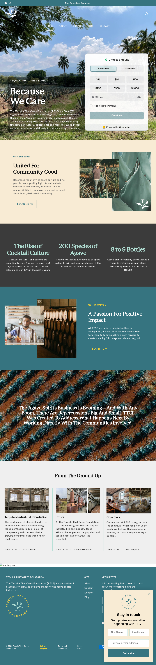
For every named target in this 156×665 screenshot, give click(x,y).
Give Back (113, 517)
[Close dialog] (149, 593)
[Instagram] (10, 3)
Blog (90, 26)
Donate (77, 26)
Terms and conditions (62, 647)
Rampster (44, 649)
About (63, 26)
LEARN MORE (25, 204)
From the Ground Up (78, 476)
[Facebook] (6, 3)
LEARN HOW (99, 348)
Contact (104, 26)
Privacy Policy (80, 647)
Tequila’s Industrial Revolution (26, 517)
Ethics (60, 517)
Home (49, 26)
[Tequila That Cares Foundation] (11, 14)
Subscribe (129, 653)
